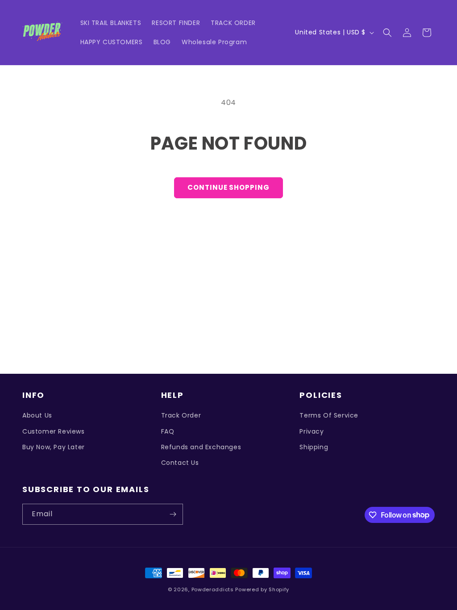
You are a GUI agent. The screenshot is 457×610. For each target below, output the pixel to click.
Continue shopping (228, 187)
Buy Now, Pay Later (53, 447)
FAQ (167, 431)
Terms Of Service (328, 415)
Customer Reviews (53, 431)
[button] (387, 32)
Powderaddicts (212, 589)
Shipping (313, 447)
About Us (37, 415)
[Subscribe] (173, 514)
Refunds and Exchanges (201, 447)
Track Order (181, 415)
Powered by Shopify (262, 589)
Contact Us (180, 462)
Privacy (311, 431)
